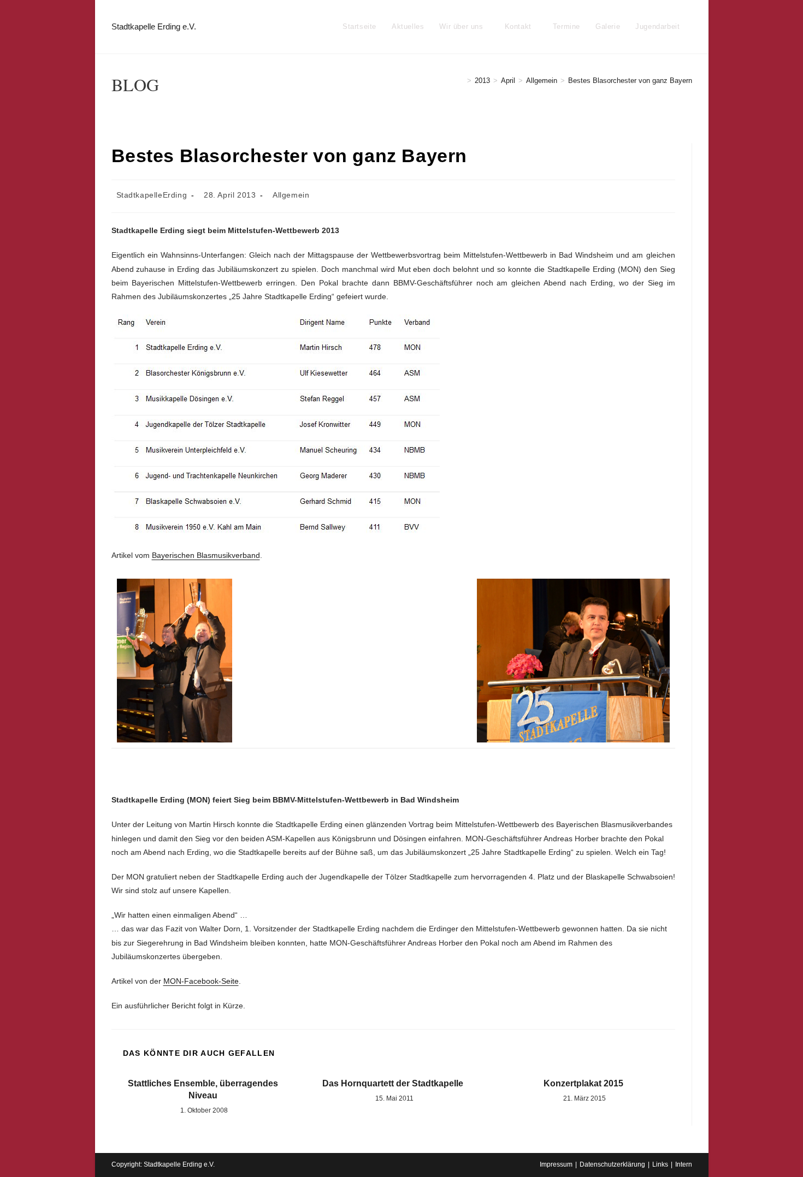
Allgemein (291, 195)
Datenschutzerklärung (612, 1164)
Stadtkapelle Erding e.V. (153, 26)
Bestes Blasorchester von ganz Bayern (630, 80)
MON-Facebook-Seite (201, 981)
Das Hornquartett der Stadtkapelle (392, 1083)
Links (660, 1164)
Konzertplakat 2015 (583, 1083)
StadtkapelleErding (151, 195)
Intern (683, 1164)
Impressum (556, 1164)
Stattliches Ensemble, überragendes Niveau (203, 1089)
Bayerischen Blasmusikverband (206, 555)
